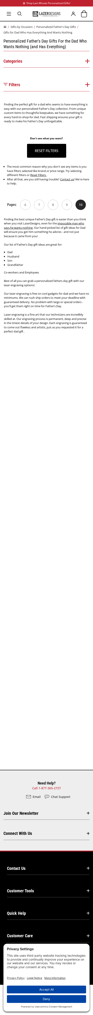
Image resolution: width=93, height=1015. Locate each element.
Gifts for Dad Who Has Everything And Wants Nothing (37, 32)
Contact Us (16, 868)
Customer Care (20, 935)
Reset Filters (38, 175)
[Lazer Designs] (46, 13)
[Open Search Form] (19, 13)
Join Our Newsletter (20, 813)
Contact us (67, 179)
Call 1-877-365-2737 (46, 788)
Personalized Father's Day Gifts (56, 27)
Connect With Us (17, 833)
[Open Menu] (8, 13)
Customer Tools (20, 890)
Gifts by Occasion (22, 27)
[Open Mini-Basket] (84, 13)
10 (80, 205)
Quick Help (16, 913)
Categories (12, 61)
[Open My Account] (73, 13)
